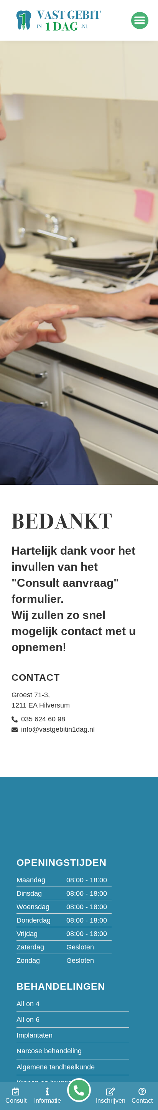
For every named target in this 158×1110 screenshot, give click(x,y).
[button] (139, 20)
